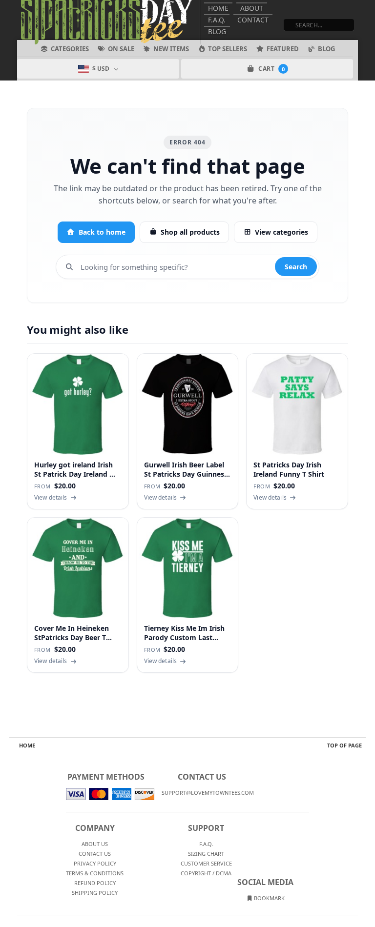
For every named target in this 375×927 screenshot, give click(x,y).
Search (296, 266)
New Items (171, 48)
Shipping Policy (95, 892)
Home (218, 8)
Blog (217, 31)
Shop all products (190, 232)
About (251, 8)
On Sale (121, 48)
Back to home (102, 232)
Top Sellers (227, 48)
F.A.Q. (217, 19)
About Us (95, 843)
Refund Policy (95, 883)
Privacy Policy (95, 863)
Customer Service (206, 863)
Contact (253, 19)
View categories (281, 232)
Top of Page (344, 745)
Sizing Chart (206, 853)
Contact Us (95, 853)
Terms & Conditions (95, 873)
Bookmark (268, 898)
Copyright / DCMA (206, 873)
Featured (283, 48)
